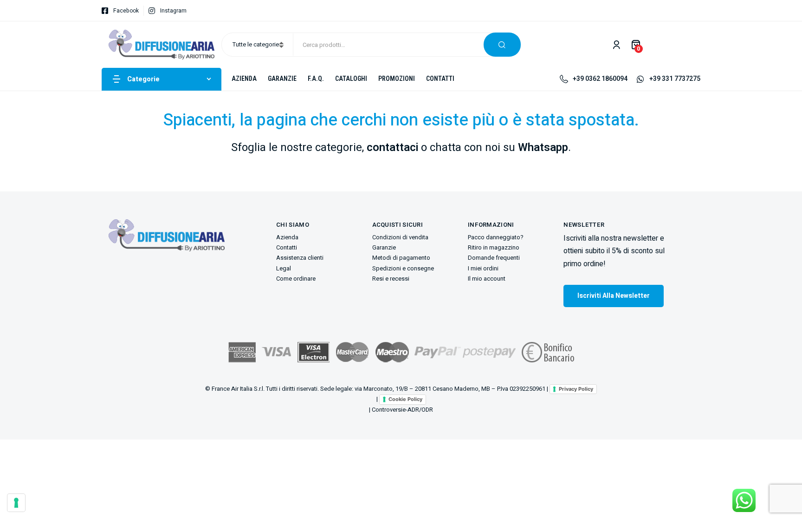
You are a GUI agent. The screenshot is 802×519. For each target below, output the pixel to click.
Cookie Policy (405, 399)
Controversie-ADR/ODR (402, 409)
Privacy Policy (576, 389)
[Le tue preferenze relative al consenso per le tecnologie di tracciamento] (16, 503)
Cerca (502, 45)
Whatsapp (543, 147)
